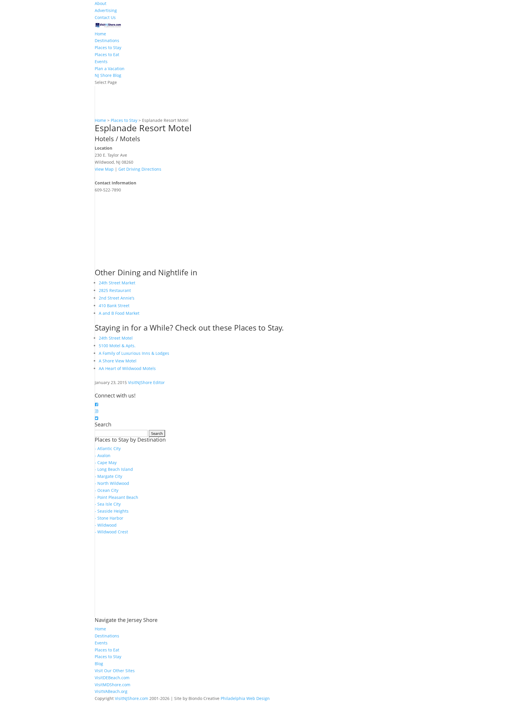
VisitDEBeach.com (112, 677)
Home (100, 34)
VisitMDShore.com (112, 684)
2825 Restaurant (115, 290)
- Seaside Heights (112, 511)
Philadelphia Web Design (245, 698)
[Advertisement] (138, 230)
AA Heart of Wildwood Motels (127, 368)
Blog (99, 663)
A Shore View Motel (117, 361)
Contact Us (105, 17)
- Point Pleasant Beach (116, 497)
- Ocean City (106, 490)
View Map (104, 169)
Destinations (107, 40)
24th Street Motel (116, 338)
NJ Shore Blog (108, 75)
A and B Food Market (119, 313)
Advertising (106, 10)
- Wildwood (106, 525)
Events (101, 61)
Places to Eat (107, 54)
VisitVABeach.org (111, 691)
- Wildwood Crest (111, 532)
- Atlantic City (108, 448)
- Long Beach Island (114, 469)
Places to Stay (108, 47)
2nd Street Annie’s (116, 298)
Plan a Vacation (109, 68)
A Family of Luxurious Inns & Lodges (134, 353)
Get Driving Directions (139, 169)
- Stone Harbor (109, 518)
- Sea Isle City (108, 504)
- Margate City (108, 476)
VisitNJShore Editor (146, 382)
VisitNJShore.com (131, 698)
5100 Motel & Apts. (117, 345)
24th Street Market (117, 283)
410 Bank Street (114, 305)
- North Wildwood (112, 483)
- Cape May (106, 462)
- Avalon (102, 455)
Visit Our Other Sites (115, 670)
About (100, 3)
